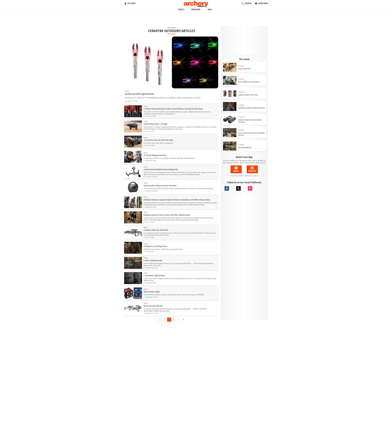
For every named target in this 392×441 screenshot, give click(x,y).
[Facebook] (226, 188)
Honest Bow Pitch (244, 69)
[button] (182, 9)
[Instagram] (250, 188)
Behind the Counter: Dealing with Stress (251, 108)
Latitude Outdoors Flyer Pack (248, 95)
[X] (238, 188)
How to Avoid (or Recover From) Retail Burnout (251, 134)
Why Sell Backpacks (245, 147)
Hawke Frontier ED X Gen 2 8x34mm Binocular (250, 121)
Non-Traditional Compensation (248, 82)
